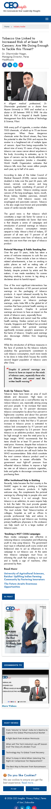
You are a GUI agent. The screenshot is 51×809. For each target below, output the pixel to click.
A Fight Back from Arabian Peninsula (22, 738)
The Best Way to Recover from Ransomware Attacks (26, 768)
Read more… (28, 782)
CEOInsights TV (13, 665)
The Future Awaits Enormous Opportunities (20, 585)
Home (6, 26)
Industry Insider (19, 26)
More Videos (9, 706)
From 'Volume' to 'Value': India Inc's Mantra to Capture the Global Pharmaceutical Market (26, 731)
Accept (13, 788)
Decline (36, 788)
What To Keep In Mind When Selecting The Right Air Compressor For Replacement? (25, 759)
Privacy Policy (32, 798)
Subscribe (29, 802)
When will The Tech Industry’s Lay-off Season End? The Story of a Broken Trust (26, 745)
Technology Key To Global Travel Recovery (25, 752)
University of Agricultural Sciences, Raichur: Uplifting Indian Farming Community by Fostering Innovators (24, 576)
